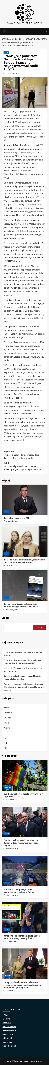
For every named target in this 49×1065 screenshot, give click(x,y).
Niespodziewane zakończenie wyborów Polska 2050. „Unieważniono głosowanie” (24, 561)
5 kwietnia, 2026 (11, 991)
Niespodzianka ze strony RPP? (17, 518)
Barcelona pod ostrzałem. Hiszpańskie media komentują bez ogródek (22, 677)
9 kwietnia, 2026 (12, 942)
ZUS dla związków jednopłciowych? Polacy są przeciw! (23, 653)
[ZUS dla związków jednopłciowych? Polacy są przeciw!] (24, 775)
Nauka (6, 723)
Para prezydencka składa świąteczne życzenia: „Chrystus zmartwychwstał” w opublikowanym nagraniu (24, 687)
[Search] (45, 31)
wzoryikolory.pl (9, 1046)
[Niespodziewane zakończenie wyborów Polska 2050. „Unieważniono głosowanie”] (24, 541)
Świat (6, 738)
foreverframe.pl (9, 1026)
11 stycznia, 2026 (12, 610)
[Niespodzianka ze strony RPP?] (24, 500)
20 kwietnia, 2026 (12, 800)
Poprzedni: (22, 454)
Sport (6, 733)
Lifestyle (7, 718)
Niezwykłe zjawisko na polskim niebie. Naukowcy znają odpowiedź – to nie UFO (21, 605)
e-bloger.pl (7, 1038)
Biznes (6, 708)
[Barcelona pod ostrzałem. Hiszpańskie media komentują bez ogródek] (24, 917)
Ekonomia (8, 713)
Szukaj (5, 618)
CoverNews (18, 1061)
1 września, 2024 (11, 74)
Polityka (7, 728)
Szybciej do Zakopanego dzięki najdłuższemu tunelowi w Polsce (23, 669)
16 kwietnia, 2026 (12, 849)
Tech (5, 743)
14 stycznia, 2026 (12, 521)
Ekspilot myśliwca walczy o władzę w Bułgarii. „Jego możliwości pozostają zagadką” (23, 661)
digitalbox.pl (8, 1034)
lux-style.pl (7, 1018)
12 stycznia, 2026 (12, 565)
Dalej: (22, 466)
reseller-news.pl (9, 1030)
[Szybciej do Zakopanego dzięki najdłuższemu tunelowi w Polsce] (24, 871)
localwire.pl (7, 1042)
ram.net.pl (7, 1022)
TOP (6, 52)
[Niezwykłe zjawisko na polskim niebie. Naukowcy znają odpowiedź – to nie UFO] (24, 585)
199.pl (5, 1015)
